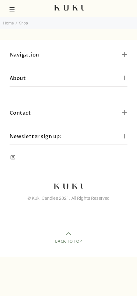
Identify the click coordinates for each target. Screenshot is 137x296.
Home (8, 23)
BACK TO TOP (68, 241)
